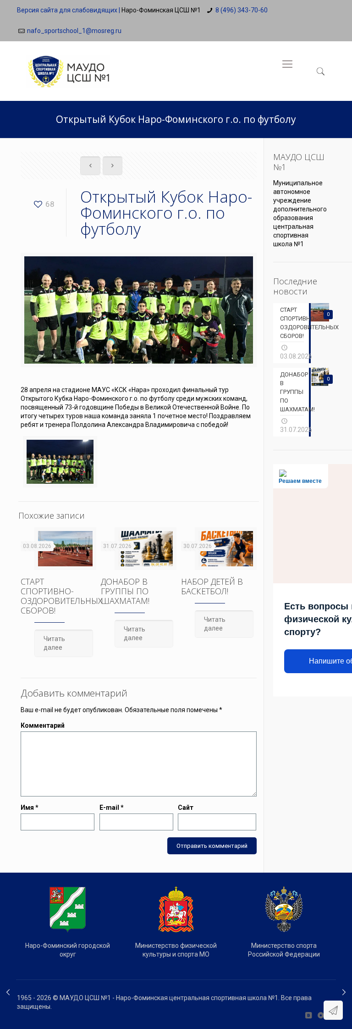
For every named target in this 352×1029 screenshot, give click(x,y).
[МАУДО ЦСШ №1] (68, 64)
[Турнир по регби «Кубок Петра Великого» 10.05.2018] (344, 992)
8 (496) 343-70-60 (241, 10)
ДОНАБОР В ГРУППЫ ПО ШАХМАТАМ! (125, 591)
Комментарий (43, 725)
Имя (29, 807)
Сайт (185, 807)
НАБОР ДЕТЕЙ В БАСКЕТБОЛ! (212, 586)
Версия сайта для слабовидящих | (68, 10)
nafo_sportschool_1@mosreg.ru (74, 30)
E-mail (111, 807)
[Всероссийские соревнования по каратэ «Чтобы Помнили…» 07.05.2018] (8, 992)
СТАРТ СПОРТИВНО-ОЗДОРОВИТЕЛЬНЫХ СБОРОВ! (62, 596)
